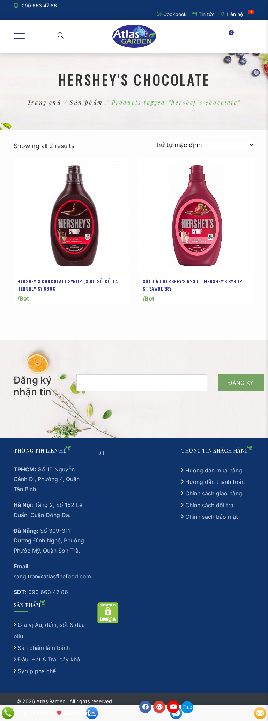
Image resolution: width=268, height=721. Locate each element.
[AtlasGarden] (134, 36)
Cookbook (175, 14)
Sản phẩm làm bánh (44, 647)
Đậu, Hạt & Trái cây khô (49, 659)
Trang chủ (44, 102)
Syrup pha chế (37, 671)
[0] (226, 36)
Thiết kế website (35, 713)
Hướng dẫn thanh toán (215, 481)
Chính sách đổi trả (209, 505)
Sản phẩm (86, 102)
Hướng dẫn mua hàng (213, 470)
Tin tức (207, 14)
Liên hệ (234, 14)
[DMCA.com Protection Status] (108, 612)
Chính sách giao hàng (213, 493)
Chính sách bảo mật (211, 516)
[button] (60, 36)
